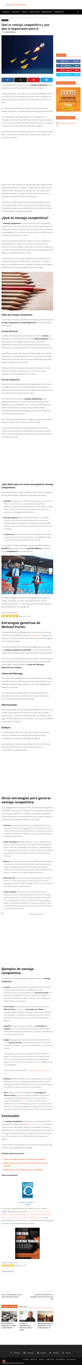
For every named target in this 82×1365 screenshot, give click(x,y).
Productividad (35, 12)
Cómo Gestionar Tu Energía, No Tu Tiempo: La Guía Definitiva (8, 1326)
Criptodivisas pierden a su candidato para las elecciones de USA (41, 1297)
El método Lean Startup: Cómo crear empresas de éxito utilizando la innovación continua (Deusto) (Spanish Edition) (27, 1202)
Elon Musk (24, 1101)
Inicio (3, 17)
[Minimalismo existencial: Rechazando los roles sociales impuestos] (45, 1316)
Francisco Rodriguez (10, 32)
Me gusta (76, 61)
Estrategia (6, 12)
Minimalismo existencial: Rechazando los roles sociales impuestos (45, 1326)
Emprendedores (47, 12)
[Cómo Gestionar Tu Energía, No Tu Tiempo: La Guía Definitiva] (9, 1316)
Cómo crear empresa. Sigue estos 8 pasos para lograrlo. (24, 1159)
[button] (78, 12)
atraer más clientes (35, 1124)
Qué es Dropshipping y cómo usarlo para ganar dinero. (11, 1296)
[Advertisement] (55, 4)
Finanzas (25, 12)
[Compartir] (7, 80)
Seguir (77, 65)
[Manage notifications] (4, 1361)
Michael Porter (36, 635)
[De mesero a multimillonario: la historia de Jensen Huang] (27, 1316)
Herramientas (59, 12)
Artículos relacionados (9, 1306)
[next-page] (6, 1334)
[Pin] (33, 80)
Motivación (16, 12)
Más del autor (23, 1306)
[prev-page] (2, 1334)
